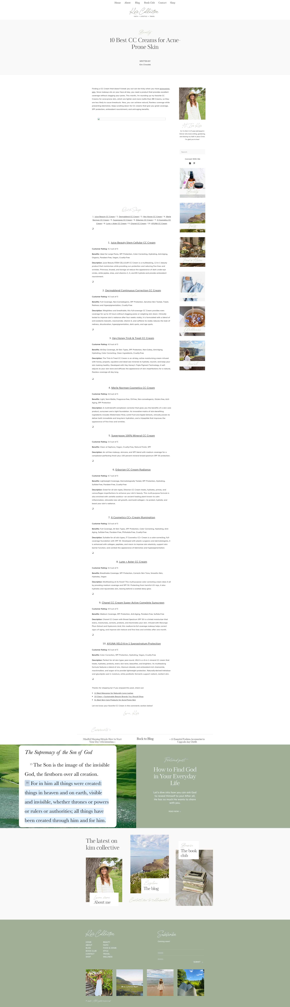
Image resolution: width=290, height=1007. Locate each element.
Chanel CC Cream (138, 223)
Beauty (145, 32)
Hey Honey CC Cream (152, 216)
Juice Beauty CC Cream (105, 216)
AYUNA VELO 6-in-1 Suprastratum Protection (134, 643)
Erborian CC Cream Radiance (133, 469)
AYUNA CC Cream (159, 223)
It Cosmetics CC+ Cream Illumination (133, 517)
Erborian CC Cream (144, 219)
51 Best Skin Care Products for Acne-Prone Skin (115, 699)
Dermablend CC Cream (129, 216)
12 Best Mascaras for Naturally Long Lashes (113, 693)
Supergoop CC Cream (122, 219)
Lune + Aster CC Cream (116, 223)
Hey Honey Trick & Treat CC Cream (133, 338)
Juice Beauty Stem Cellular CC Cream (133, 242)
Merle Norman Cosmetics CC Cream (133, 387)
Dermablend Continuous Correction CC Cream (133, 290)
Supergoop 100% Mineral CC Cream (133, 435)
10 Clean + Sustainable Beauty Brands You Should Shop (118, 696)
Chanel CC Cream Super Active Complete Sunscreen (133, 602)
